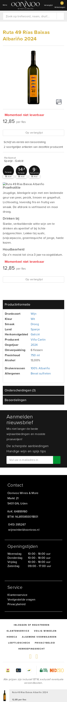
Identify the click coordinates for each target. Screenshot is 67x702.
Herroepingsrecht (31, 648)
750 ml (35, 355)
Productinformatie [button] (18, 304)
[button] (8, 171)
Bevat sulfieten (41, 373)
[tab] (33, 304)
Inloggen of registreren (32, 624)
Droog (35, 324)
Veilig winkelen (45, 630)
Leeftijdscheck (19, 642)
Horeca (12, 636)
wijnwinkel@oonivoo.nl (23, 530)
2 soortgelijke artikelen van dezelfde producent (33, 147)
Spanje (35, 329)
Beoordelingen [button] (15, 400)
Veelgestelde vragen (21, 599)
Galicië (35, 334)
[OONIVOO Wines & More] (25, 5)
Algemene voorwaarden (39, 636)
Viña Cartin (38, 339)
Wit (33, 319)
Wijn (34, 314)
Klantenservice (17, 595)
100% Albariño (40, 368)
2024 (34, 345)
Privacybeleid (16, 604)
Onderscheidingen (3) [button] (20, 390)
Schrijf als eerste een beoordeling (25, 142)
